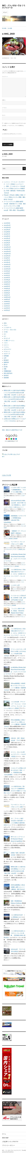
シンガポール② (15, 585)
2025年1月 (7, 245)
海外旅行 (6, 375)
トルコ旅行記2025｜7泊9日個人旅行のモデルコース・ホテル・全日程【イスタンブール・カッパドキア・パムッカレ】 (15, 574)
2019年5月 (7, 288)
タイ (5, 334)
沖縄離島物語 (7, 371)
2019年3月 (7, 293)
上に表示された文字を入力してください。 (12, 133)
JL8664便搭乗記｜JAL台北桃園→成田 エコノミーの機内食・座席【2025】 (18, 887)
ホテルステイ (7, 349)
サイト (3, 115)
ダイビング (7, 338)
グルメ (5, 325)
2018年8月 (7, 301)
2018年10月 (7, 297)
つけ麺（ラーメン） (9, 340)
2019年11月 (7, 282)
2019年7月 (7, 284)
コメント (4, 76)
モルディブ (7, 353)
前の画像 (4, 28)
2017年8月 (7, 303)
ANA (5, 323)
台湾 (5, 358)
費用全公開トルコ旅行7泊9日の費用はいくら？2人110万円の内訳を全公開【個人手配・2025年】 (14, 393)
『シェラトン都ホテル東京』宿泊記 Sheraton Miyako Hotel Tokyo (17, 611)
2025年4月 (7, 240)
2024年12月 (7, 247)
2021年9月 (7, 271)
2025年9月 (7, 229)
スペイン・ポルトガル (10, 329)
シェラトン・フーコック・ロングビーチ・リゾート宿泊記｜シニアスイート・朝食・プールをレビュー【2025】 (15, 184)
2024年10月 (7, 251)
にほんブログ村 (6, 475)
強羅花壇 (6, 362)
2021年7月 (7, 275)
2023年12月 (7, 253)
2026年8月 (7, 223)
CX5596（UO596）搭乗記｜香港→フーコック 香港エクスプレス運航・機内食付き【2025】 (14, 197)
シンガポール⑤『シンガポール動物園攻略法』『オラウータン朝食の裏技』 (18, 490)
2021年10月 (7, 269)
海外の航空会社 (8, 373)
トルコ (5, 342)
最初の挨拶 (5, 1137)
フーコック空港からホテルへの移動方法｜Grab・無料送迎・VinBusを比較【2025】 (14, 191)
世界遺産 (6, 356)
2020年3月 (7, 280)
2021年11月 (7, 266)
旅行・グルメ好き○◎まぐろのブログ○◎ (11, 1150)
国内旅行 (6, 360)
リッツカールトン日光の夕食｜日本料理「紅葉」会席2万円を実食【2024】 (18, 598)
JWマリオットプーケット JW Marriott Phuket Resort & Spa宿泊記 (18, 839)
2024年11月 (7, 249)
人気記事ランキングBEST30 (10, 1141)
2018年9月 (7, 299)
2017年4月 (7, 310)
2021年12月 (7, 264)
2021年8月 (7, 273)
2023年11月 (7, 256)
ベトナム (6, 347)
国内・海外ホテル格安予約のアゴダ (12, 430)
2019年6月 (7, 286)
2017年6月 (7, 308)
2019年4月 (7, 290)
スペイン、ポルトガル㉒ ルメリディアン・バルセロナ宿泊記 (18, 754)
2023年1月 (7, 258)
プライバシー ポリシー (8, 1145)
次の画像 (10, 28)
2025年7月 (7, 234)
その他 (5, 332)
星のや (5, 364)
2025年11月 (7, 225)
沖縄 (5, 369)
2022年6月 (7, 260)
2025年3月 (7, 242)
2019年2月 (7, 295)
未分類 (5, 366)
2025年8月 (7, 232)
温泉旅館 (6, 377)
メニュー (5, 12)
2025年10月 (7, 227)
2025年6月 (7, 236)
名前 (3, 100)
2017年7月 (7, 306)
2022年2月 (7, 262)
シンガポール (7, 327)
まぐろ (22, 493)
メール (4, 107)
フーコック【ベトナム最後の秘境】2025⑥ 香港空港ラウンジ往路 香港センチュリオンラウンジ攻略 (15, 204)
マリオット (7, 351)
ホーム (4, 1134)
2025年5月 (7, 238)
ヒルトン (6, 345)
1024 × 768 (13, 58)
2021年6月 (7, 277)
